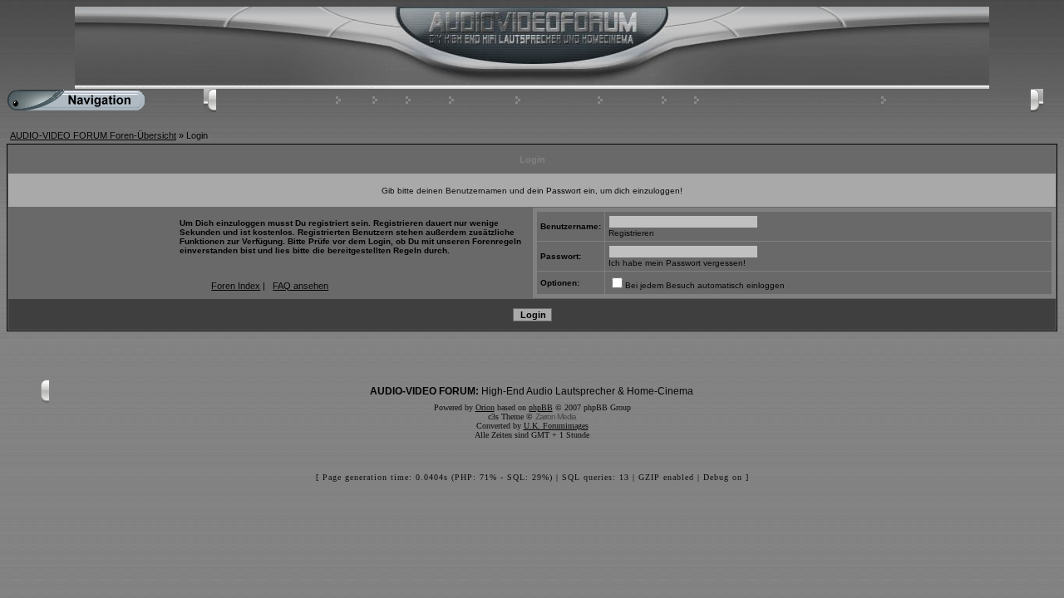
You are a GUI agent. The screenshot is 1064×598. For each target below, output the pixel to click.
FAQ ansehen (300, 286)
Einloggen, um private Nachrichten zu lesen (789, 100)
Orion (485, 407)
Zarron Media (555, 416)
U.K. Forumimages (556, 425)
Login (899, 100)
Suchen (428, 100)
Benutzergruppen (558, 100)
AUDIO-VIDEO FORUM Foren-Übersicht (93, 135)
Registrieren (632, 100)
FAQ (391, 100)
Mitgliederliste (483, 100)
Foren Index (235, 286)
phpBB (541, 407)
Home (355, 100)
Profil (679, 100)
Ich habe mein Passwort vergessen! (677, 262)
